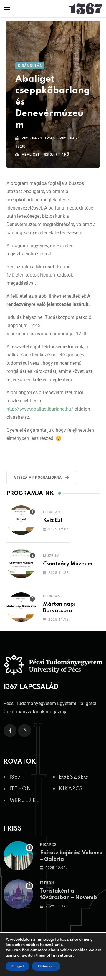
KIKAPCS (48, 845)
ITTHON (47, 883)
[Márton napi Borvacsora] (21, 607)
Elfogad (17, 966)
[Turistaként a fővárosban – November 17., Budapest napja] (18, 894)
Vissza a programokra (38, 478)
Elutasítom (46, 966)
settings (65, 955)
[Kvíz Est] (21, 520)
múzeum (51, 556)
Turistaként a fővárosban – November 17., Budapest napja (71, 897)
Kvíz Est (52, 520)
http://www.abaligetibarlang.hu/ (39, 409)
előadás (51, 512)
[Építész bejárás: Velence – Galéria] (18, 855)
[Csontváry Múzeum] (21, 563)
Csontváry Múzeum (67, 564)
